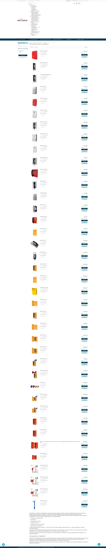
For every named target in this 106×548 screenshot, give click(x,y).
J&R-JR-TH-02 (42, 382)
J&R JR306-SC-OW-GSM (44, 287)
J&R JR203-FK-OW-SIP (43, 157)
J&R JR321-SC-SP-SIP (43, 500)
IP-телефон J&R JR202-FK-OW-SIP (45, 74)
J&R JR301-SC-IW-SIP (43, 110)
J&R (44, 53)
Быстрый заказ (84, 68)
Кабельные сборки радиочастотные (45, 39)
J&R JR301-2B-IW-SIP (43, 145)
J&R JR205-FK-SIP (43, 252)
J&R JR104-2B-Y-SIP (43, 275)
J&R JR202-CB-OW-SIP (43, 62)
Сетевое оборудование (34, 39)
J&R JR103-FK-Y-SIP (43, 311)
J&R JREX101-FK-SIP (43, 453)
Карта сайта (52, 547)
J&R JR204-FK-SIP (43, 181)
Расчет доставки (38, 0)
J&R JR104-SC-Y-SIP (43, 228)
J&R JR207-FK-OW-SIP (43, 169)
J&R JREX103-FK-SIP (43, 429)
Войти (84, 0)
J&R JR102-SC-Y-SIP (43, 299)
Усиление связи (69, 39)
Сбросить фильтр (23, 57)
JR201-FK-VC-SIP (42, 204)
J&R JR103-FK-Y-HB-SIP (43, 370)
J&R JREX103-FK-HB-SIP (44, 465)
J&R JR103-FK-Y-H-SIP (43, 358)
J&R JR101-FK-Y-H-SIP (43, 394)
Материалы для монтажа (80, 39)
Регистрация (86, 0)
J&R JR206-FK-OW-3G (43, 216)
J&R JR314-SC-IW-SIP (43, 98)
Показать (22, 55)
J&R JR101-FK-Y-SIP (43, 346)
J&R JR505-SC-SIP (43, 86)
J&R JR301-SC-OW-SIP (43, 133)
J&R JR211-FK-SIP (43, 240)
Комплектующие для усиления (57, 39)
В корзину (84, 54)
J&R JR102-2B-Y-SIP (43, 323)
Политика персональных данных (45, 547)
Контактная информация (31, 0)
